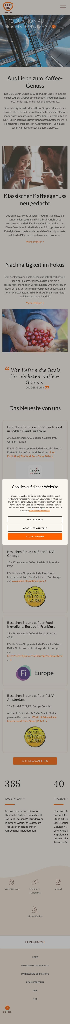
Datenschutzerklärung (39, 510)
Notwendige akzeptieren (35, 528)
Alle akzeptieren (35, 536)
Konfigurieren (35, 519)
